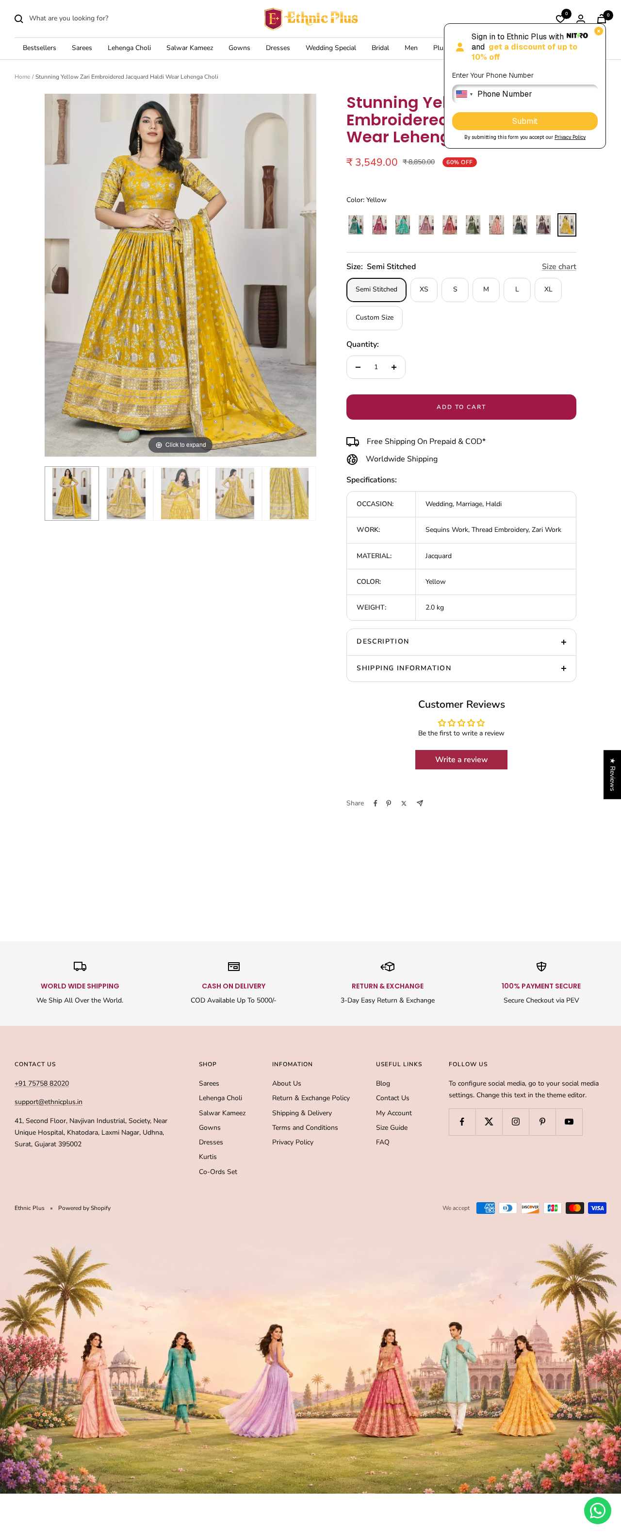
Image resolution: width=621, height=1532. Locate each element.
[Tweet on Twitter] (404, 803)
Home (22, 77)
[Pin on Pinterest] (388, 803)
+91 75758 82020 (42, 1083)
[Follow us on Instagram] (515, 1121)
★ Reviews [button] (612, 774)
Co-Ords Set (218, 1171)
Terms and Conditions (305, 1127)
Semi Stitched (376, 289)
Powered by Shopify (84, 1208)
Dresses (278, 48)
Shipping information (404, 668)
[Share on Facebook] (375, 803)
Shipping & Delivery (302, 1113)
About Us (286, 1083)
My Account (394, 1113)
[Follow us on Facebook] (462, 1121)
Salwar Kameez (189, 48)
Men (411, 48)
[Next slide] (306, 270)
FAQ (383, 1142)
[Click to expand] (180, 274)
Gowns (239, 48)
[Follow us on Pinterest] (542, 1121)
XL (548, 289)
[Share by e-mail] (420, 803)
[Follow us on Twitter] (488, 1121)
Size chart (559, 266)
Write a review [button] (461, 759)
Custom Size (374, 317)
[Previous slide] (54, 270)
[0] (560, 19)
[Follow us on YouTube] (569, 1121)
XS (424, 289)
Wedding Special (331, 48)
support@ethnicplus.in (48, 1101)
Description (383, 641)
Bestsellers (39, 48)
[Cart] (601, 18)
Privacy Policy (292, 1142)
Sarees (82, 48)
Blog (383, 1083)
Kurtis (208, 1156)
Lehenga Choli (129, 48)
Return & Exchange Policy (311, 1098)
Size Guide (392, 1127)
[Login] (580, 19)
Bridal (380, 48)
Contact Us (392, 1098)
